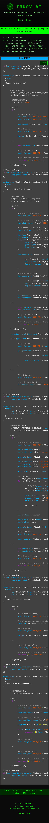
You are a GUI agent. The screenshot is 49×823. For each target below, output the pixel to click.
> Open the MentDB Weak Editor (19, 52)
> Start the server (13, 38)
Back (20, 20)
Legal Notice (17, 809)
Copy (44, 63)
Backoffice (24, 814)
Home (28, 20)
